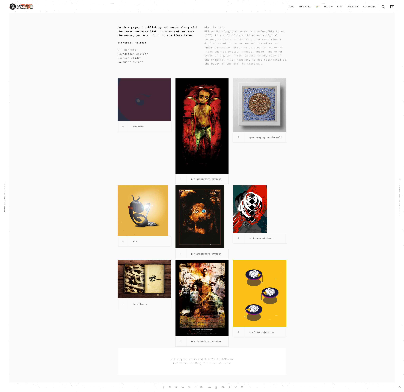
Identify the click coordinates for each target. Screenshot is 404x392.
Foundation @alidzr (133, 53)
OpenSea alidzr (129, 57)
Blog (327, 6)
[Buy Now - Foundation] (259, 105)
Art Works (305, 6)
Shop (340, 6)
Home (291, 6)
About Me (353, 6)
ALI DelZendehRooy (5, 203)
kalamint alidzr (130, 61)
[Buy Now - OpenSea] (202, 126)
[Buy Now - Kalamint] (144, 99)
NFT (317, 6)
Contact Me (369, 6)
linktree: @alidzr (132, 42)
